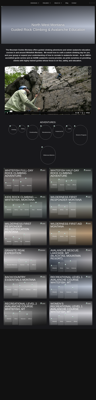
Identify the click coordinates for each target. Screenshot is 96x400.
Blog (66, 3)
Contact (74, 3)
